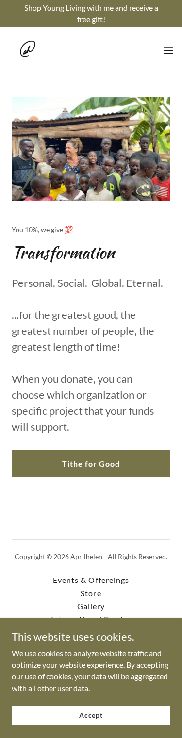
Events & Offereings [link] (91, 579)
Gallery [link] (91, 606)
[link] (27, 50)
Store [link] (91, 592)
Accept (91, 715)
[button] (168, 50)
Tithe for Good (91, 463)
